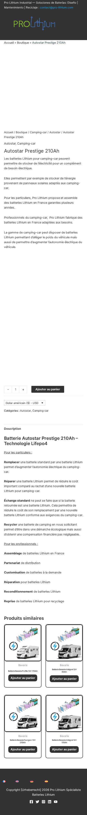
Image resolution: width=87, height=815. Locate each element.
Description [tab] (12, 429)
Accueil (9, 42)
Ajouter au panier (47, 389)
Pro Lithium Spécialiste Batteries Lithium (28, 35)
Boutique (23, 42)
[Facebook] (31, 802)
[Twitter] (37, 802)
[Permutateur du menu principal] (79, 25)
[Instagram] (43, 802)
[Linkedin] (49, 802)
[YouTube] (55, 802)
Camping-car (38, 132)
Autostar (54, 132)
